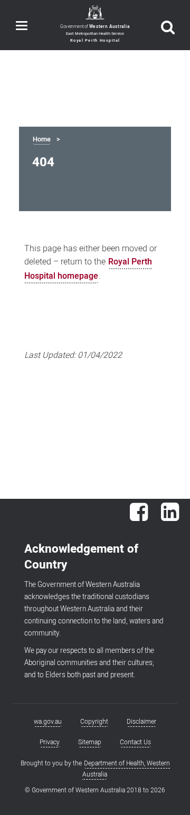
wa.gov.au (48, 721)
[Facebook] (138, 517)
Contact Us (135, 742)
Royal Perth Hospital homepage (88, 268)
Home (42, 139)
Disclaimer (141, 721)
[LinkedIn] (169, 517)
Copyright (94, 721)
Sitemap (89, 742)
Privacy (50, 742)
